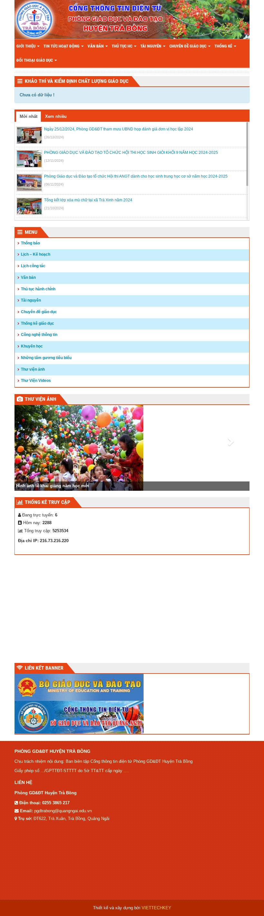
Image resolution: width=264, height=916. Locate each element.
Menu (31, 232)
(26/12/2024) (54, 137)
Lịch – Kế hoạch (35, 254)
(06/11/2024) (54, 184)
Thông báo (30, 243)
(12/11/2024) (54, 161)
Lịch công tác (33, 266)
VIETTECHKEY (156, 907)
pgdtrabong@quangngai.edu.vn (63, 810)
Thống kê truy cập (47, 502)
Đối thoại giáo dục (35, 60)
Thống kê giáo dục (37, 323)
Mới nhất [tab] (28, 116)
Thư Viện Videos (36, 380)
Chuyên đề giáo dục (188, 46)
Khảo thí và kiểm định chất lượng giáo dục (76, 81)
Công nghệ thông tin (39, 334)
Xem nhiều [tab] (56, 116)
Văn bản (96, 46)
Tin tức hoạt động (61, 46)
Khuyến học (32, 346)
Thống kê (223, 46)
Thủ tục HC (122, 46)
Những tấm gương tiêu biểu (46, 358)
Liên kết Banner (44, 668)
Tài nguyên (151, 46)
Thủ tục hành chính (38, 289)
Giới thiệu (26, 46)
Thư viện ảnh (33, 369)
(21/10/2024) (54, 208)
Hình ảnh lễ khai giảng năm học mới (52, 485)
